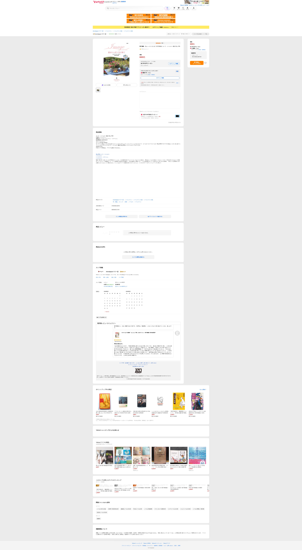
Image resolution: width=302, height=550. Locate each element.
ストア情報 (121, 277)
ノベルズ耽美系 (148, 509)
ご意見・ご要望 (177, 545)
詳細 (177, 82)
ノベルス (131, 201)
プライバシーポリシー (126, 545)
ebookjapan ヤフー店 (98, 31)
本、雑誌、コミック (118, 201)
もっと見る (202, 389)
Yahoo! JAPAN (184, 5)
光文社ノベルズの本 (102, 512)
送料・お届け (106, 277)
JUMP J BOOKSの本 (113, 509)
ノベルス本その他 (101, 509)
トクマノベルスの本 (173, 509)
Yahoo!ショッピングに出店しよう (197, 5)
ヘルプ (207, 5)
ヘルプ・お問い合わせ (168, 545)
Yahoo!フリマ (166, 543)
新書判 (98, 518)
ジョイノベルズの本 (185, 509)
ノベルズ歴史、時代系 (198, 509)
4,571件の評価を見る (108, 286)
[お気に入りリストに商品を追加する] (205, 63)
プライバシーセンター (137, 545)
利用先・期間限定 (151, 74)
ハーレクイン (108, 31)
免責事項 (156, 545)
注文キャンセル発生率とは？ (121, 286)
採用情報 (160, 545)
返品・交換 (114, 277)
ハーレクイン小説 (117, 31)
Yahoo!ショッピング (137, 543)
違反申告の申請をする (175, 122)
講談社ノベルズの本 (126, 509)
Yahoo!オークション (157, 543)
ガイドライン (150, 545)
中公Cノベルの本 (137, 509)
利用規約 (144, 545)
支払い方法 (98, 277)
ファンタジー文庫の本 (160, 509)
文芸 (126, 201)
